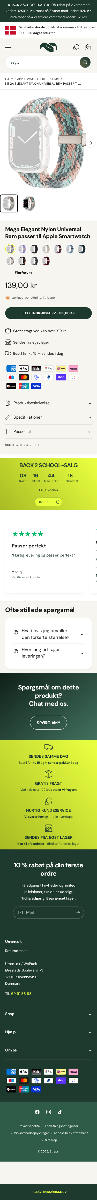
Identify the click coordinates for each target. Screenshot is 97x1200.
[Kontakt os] (76, 47)
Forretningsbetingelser (61, 1126)
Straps (54, 1152)
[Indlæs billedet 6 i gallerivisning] (29, 203)
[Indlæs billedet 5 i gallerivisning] (9, 203)
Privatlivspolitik (29, 1126)
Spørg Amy (48, 723)
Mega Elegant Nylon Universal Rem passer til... (43, 84)
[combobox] (48, 62)
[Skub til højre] (91, 143)
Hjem (9, 79)
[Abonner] (78, 912)
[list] (48, 30)
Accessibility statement (71, 1133)
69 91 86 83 (21, 993)
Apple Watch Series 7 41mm (38, 79)
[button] (8, 47)
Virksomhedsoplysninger (31, 1133)
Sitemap (51, 1140)
